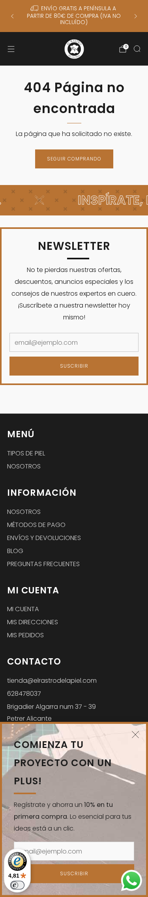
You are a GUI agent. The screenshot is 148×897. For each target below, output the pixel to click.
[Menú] (11, 49)
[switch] (17, 885)
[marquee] (74, 200)
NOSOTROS (24, 466)
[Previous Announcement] (12, 16)
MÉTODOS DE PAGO (36, 524)
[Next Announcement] (136, 16)
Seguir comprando (74, 158)
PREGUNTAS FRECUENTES (43, 563)
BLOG (15, 550)
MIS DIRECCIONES (32, 622)
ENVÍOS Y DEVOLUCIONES (44, 537)
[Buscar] (137, 49)
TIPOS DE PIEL (26, 453)
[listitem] (74, 16)
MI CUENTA (23, 609)
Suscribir (74, 873)
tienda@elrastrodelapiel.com (52, 680)
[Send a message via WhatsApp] (131, 880)
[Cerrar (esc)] (135, 734)
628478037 (24, 693)
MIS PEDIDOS (25, 635)
